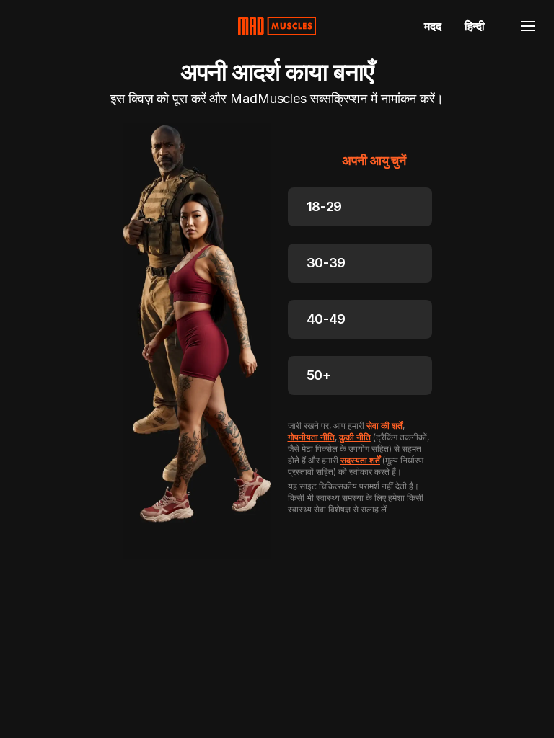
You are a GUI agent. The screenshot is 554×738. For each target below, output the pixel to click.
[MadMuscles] (277, 25)
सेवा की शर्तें (384, 425)
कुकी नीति (355, 437)
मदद (432, 26)
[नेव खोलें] (528, 26)
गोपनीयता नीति (311, 437)
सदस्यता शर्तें (360, 460)
